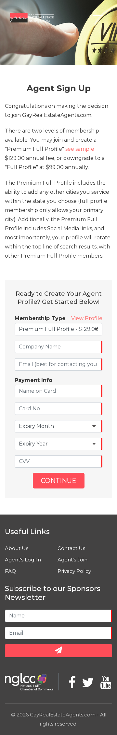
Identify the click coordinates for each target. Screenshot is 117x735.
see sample (79, 149)
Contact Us (71, 548)
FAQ (10, 571)
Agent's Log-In (23, 560)
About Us (16, 548)
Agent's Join (72, 560)
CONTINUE (58, 481)
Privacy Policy (74, 571)
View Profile (86, 318)
